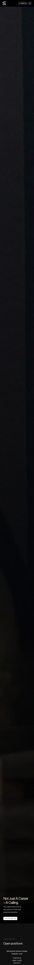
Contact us (22, 3)
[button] (29, 3)
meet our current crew (10, 918)
